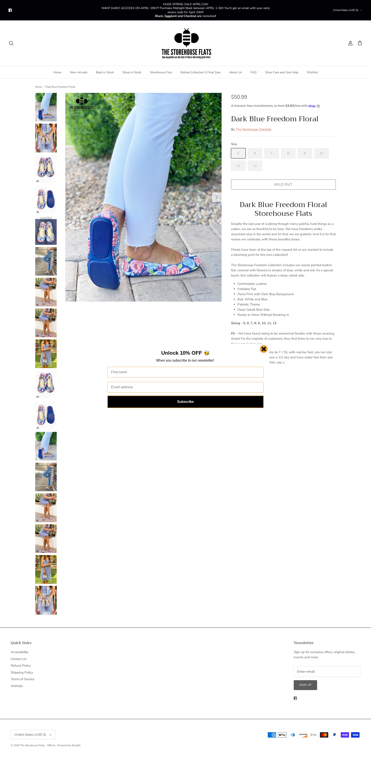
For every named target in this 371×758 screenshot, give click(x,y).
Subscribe (185, 402)
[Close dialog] (264, 349)
